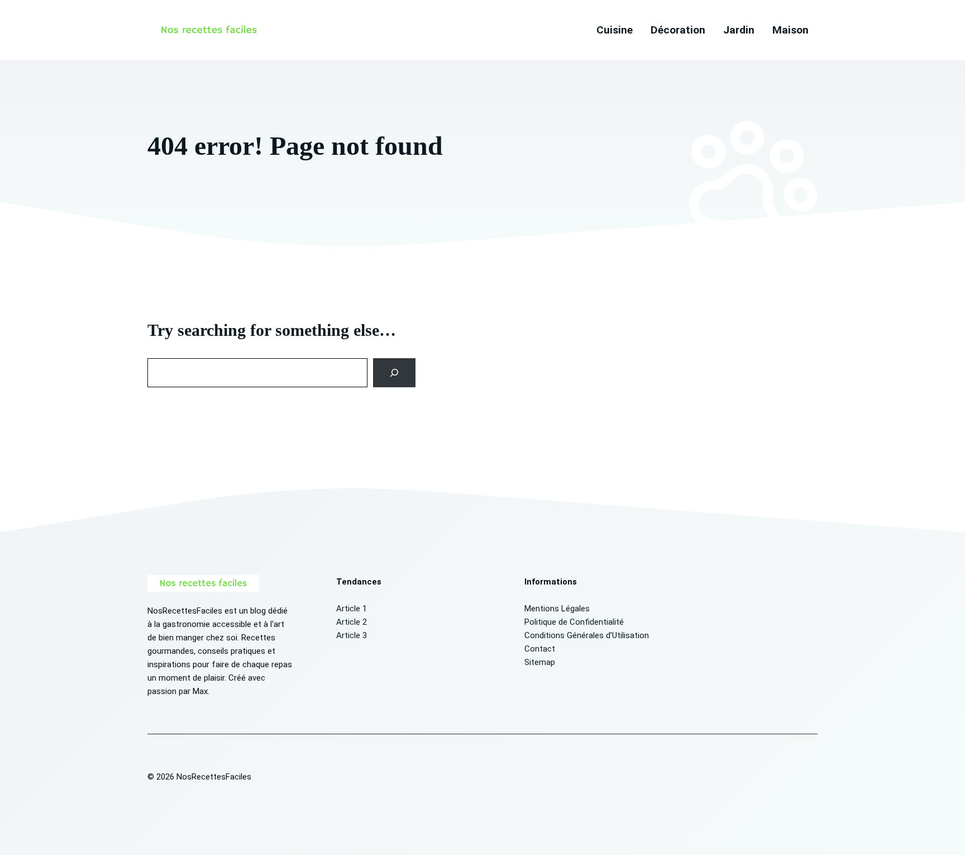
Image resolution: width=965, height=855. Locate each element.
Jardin (738, 29)
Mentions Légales (557, 609)
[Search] (394, 372)
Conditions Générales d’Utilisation (586, 635)
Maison (790, 29)
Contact (539, 649)
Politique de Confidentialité (574, 622)
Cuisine (614, 29)
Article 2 (351, 622)
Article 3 (351, 635)
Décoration (678, 29)
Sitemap (539, 662)
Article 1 (351, 609)
